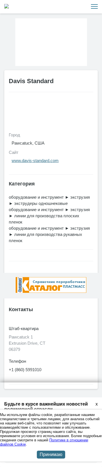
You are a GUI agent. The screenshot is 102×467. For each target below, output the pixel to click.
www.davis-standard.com (35, 160)
